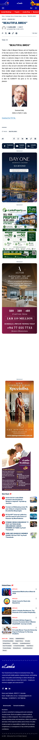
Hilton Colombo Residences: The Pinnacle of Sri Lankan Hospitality (23, 611)
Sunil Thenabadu (7, 645)
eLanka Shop (26, 12)
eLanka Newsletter (27, 648)
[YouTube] (6, 688)
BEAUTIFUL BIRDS (13, 131)
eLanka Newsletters (25, 643)
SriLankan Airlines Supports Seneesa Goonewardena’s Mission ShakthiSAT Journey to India (24, 622)
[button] (3, 8)
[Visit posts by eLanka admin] (4, 28)
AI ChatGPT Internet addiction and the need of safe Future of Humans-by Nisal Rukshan (16, 516)
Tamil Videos (30, 645)
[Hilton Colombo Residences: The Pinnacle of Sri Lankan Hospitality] (6, 611)
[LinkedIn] (31, 146)
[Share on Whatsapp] (18, 138)
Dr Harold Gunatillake (8, 641)
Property (17, 12)
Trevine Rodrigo (7, 648)
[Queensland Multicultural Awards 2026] (6, 592)
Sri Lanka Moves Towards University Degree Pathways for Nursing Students (24, 631)
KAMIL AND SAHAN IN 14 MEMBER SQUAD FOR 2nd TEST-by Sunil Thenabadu (17, 535)
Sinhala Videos (6, 643)
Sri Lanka (27, 641)
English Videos (19, 641)
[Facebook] (8, 146)
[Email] (9, 33)
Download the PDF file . (9, 118)
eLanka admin (12, 27)
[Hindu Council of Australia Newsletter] (6, 601)
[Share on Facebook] (14, 138)
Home (3, 16)
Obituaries (15, 643)
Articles (24, 16)
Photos (5, 650)
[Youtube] (19, 146)
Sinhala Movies (17, 648)
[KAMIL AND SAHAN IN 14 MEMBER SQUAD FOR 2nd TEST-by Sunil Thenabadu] (33, 535)
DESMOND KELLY (11, 19)
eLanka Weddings (6, 12)
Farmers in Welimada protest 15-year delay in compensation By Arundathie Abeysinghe (17, 508)
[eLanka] (20, 3)
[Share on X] (5, 33)
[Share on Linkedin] (22, 138)
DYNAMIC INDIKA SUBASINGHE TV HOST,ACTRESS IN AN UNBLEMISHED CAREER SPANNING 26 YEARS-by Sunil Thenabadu (17, 525)
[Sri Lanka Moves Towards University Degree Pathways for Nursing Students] (6, 630)
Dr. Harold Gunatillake (19, 645)
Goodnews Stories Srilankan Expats (14, 16)
